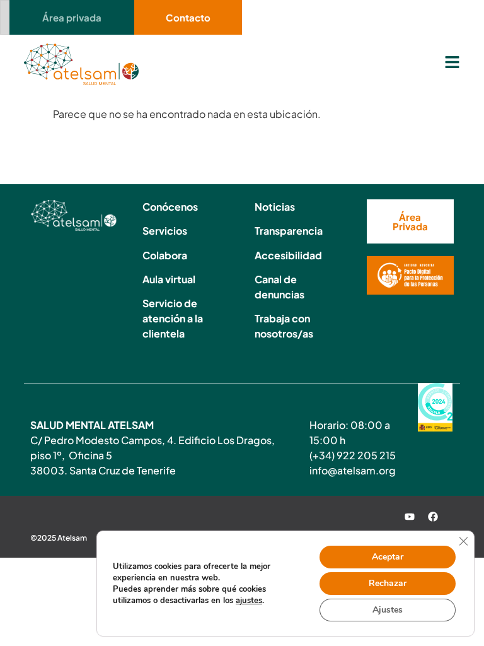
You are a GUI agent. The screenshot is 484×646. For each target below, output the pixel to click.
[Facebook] (433, 517)
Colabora (164, 255)
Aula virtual (168, 279)
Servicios (164, 230)
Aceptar (387, 557)
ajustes (249, 600)
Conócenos (170, 206)
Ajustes (387, 610)
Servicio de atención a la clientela (172, 318)
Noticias (275, 206)
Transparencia (289, 230)
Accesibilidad (288, 255)
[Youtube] (410, 517)
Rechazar (387, 583)
